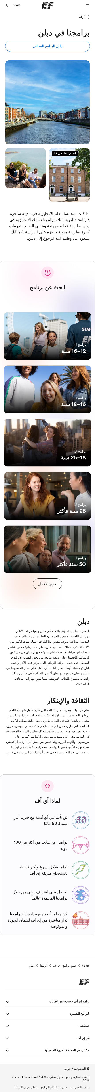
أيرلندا (81, 17)
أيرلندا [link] (44, 965)
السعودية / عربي (75, 1068)
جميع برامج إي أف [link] (65, 965)
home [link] (86, 965)
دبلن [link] (32, 965)
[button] (87, 5)
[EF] (48, 5)
